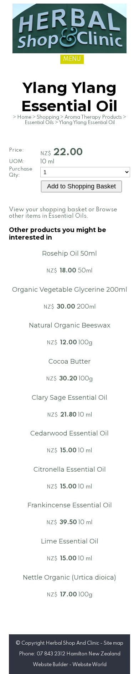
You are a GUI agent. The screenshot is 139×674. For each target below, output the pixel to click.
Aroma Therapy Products (93, 117)
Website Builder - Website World (70, 664)
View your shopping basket (48, 210)
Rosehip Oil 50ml (69, 253)
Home (24, 117)
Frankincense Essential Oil (69, 505)
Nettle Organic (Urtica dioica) (69, 577)
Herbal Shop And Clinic (72, 643)
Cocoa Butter (69, 361)
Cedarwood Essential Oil (69, 433)
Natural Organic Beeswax (69, 325)
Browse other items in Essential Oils (63, 213)
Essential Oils (39, 122)
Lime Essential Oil (69, 541)
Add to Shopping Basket (81, 186)
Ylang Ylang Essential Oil (87, 122)
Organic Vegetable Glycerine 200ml (69, 290)
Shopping (48, 117)
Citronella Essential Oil (70, 469)
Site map (113, 643)
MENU (72, 59)
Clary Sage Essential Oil (69, 398)
